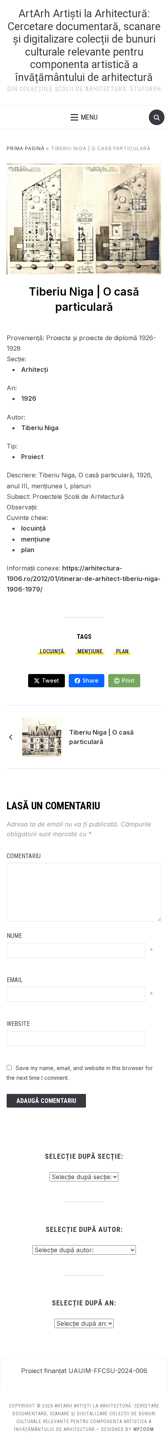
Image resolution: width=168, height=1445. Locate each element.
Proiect (32, 457)
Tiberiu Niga (40, 428)
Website (18, 1023)
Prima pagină (26, 148)
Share (90, 680)
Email (15, 980)
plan (27, 550)
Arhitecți (34, 369)
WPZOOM (143, 1429)
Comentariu (24, 856)
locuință (33, 528)
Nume (14, 935)
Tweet (50, 680)
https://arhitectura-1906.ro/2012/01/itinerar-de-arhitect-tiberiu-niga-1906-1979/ (84, 578)
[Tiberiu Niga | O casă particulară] (41, 736)
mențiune (35, 539)
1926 (28, 398)
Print (128, 680)
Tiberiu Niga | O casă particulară (101, 737)
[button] (84, 117)
